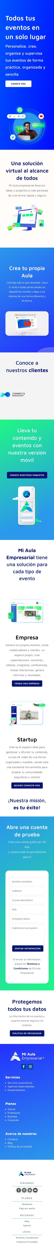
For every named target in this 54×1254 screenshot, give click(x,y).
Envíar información (28, 948)
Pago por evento (27, 1208)
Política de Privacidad (27, 1033)
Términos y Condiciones (27, 1237)
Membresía (27, 1204)
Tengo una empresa (27, 683)
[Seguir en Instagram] (30, 1066)
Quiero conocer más (27, 785)
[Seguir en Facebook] (23, 1066)
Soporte (27, 1225)
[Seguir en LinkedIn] (30, 1190)
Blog (27, 1221)
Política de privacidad (20, 1146)
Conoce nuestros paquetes (27, 475)
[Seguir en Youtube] (35, 1190)
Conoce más (18, 84)
